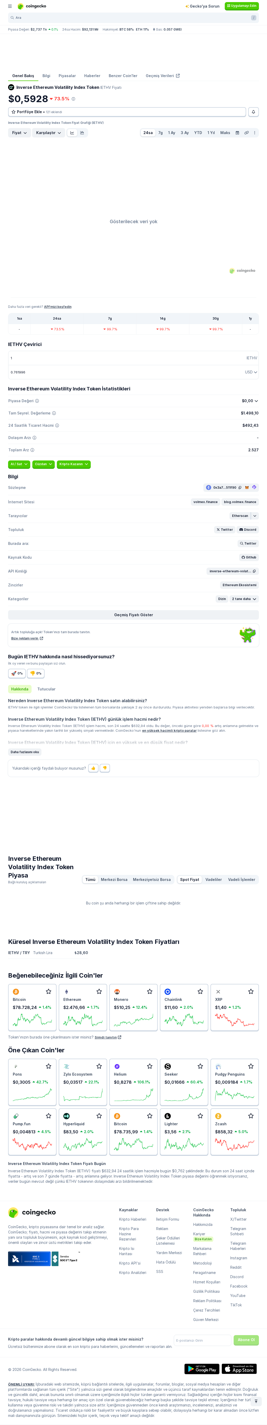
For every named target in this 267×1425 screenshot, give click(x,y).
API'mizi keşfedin (57, 307)
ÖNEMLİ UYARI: (21, 1384)
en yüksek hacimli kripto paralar (169, 730)
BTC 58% (126, 29)
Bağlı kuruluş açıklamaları (27, 882)
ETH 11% (142, 29)
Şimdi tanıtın (106, 1037)
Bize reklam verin (25, 638)
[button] (205, 502)
